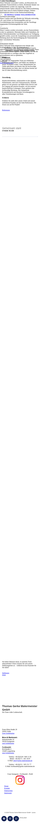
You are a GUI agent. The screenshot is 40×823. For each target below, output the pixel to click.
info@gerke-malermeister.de (22, 761)
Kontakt (7, 788)
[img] (20, 6)
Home (6, 786)
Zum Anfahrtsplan (8, 733)
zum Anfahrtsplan (8, 743)
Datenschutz (8, 791)
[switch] (1, 26)
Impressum (8, 793)
